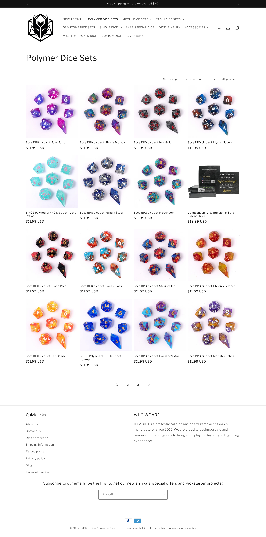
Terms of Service (37, 471)
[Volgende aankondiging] (238, 3)
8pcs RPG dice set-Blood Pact (46, 286)
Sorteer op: (170, 79)
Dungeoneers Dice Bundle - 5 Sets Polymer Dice (211, 214)
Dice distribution (37, 437)
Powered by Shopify (107, 528)
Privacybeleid (158, 527)
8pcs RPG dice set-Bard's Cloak (101, 286)
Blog (29, 465)
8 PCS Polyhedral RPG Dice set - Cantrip (101, 357)
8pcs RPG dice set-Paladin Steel (101, 212)
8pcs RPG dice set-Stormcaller (154, 286)
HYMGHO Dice (88, 528)
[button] (136, 19)
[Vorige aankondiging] (27, 3)
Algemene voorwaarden (182, 527)
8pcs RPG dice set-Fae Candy (45, 356)
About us (32, 424)
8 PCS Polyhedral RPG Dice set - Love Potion (51, 214)
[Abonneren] (163, 495)
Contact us (33, 430)
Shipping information (40, 444)
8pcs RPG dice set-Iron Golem (154, 142)
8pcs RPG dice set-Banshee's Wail (156, 356)
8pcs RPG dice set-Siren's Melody (102, 142)
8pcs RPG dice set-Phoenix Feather (211, 286)
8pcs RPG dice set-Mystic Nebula (210, 142)
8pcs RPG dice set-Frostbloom (154, 212)
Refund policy (35, 451)
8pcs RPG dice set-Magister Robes (211, 356)
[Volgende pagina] (148, 384)
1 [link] (117, 384)
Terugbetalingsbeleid (134, 527)
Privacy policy (35, 458)
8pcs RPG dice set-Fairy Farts (45, 142)
